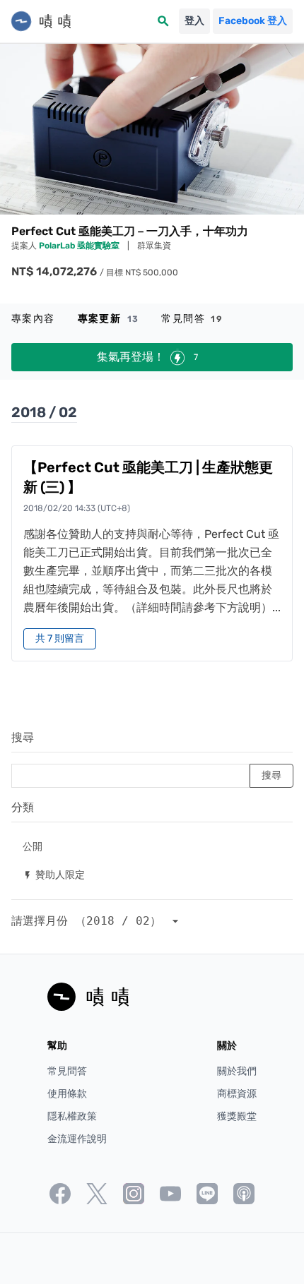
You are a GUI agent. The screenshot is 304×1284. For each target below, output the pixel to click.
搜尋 (22, 737)
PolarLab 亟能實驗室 (80, 246)
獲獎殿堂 (237, 1116)
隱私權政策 (72, 1116)
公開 (32, 846)
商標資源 (237, 1094)
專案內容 (33, 319)
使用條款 (67, 1094)
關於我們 (237, 1071)
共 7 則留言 (59, 638)
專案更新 (108, 319)
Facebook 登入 (252, 21)
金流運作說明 (77, 1139)
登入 (194, 21)
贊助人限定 (54, 874)
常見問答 (192, 319)
